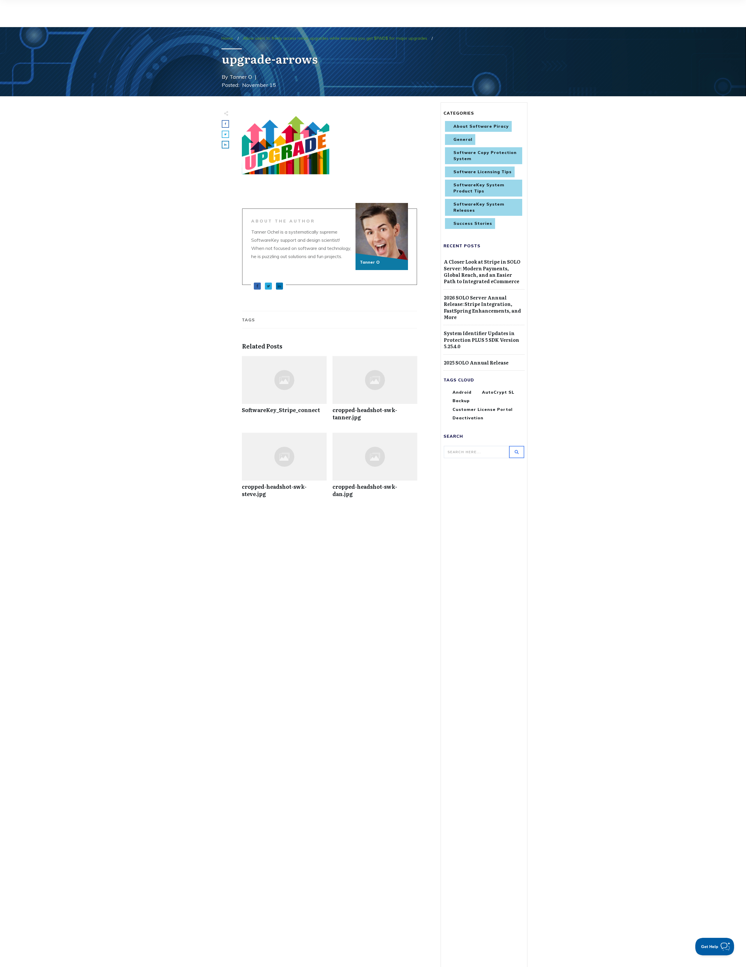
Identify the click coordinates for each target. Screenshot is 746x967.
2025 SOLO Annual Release (476, 362)
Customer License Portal (483, 409)
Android (462, 392)
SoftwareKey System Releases (478, 207)
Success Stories (472, 223)
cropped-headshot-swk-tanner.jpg (374, 391)
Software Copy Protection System (485, 155)
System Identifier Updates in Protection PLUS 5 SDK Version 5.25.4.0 (481, 340)
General (462, 139)
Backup (461, 400)
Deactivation (468, 418)
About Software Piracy (481, 126)
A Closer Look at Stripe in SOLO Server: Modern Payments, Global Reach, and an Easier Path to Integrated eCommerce (482, 271)
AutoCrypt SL (498, 392)
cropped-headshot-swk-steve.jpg (284, 468)
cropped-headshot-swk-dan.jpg (374, 468)
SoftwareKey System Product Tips (478, 188)
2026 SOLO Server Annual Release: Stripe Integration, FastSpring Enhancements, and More (482, 307)
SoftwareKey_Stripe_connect (284, 391)
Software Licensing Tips (482, 171)
